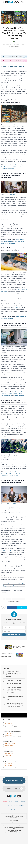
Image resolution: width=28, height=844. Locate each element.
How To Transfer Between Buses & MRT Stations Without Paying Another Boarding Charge (15, 705)
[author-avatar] (14, 42)
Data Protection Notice (19, 805)
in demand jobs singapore (19, 598)
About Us (10, 801)
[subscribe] (21, 788)
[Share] (12, 607)
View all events (20, 715)
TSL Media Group (19, 832)
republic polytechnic (14, 601)
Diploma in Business (19, 395)
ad (4, 598)
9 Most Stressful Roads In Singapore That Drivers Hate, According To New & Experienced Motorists (14, 674)
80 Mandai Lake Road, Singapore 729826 (13, 736)
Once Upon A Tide (7, 719)
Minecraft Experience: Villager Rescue (12, 731)
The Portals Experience (8, 751)
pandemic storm (19, 512)
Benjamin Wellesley (8, 44)
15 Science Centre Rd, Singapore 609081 (13, 767)
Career (22, 44)
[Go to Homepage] (12, 2)
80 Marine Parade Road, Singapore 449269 (13, 746)
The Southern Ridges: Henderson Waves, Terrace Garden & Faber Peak (15, 698)
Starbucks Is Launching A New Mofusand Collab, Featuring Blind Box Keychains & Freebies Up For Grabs (15, 690)
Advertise (5, 801)
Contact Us (16, 801)
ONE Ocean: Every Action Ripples (10, 761)
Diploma (8, 598)
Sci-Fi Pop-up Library (8, 741)
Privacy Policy (14, 809)
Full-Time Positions (8, 805)
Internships (23, 801)
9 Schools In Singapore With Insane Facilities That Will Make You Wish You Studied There (15, 682)
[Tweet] (22, 607)
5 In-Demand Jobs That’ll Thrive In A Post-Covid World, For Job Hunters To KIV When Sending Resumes (14, 33)
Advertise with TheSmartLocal (14, 780)
